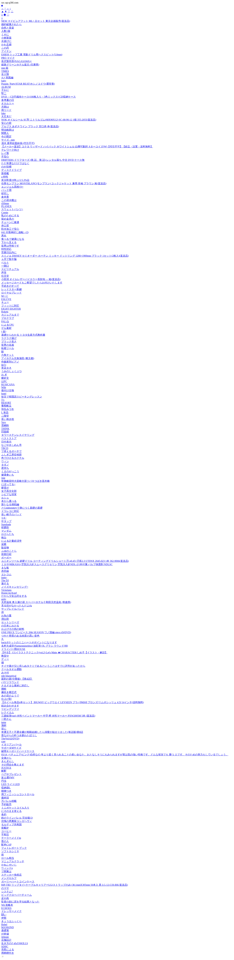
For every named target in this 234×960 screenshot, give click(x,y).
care (3, 741)
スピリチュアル (10, 269)
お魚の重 (6, 615)
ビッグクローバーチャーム (16, 895)
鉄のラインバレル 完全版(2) (17, 817)
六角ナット (7, 355)
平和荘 (5, 834)
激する (5, 583)
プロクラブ (7, 318)
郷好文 (5, 378)
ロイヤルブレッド (11, 292)
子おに (5, 90)
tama (3, 722)
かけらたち (7, 534)
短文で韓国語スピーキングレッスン (21, 396)
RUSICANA (8, 384)
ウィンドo (7, 868)
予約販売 (6, 804)
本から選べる (9, 501)
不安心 (5, 156)
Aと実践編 (7, 77)
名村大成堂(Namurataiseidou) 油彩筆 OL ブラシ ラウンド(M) (34, 645)
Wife (3, 387)
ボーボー (6, 557)
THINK (5, 428)
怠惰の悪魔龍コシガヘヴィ (16, 821)
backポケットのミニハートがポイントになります (29, 642)
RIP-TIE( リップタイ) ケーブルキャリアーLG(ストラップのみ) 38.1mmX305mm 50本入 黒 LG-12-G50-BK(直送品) (64, 885)
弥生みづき (7, 409)
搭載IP (5, 827)
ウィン (5, 461)
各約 (3, 814)
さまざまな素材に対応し (15, 685)
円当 (3, 781)
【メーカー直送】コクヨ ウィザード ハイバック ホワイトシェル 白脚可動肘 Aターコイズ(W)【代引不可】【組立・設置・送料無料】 (77, 146)
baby (3, 80)
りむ (3, 517)
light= (4, 577)
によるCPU (7, 324)
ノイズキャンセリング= (14, 586)
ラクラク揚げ (9, 338)
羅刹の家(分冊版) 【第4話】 (17, 678)
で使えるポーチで (11, 451)
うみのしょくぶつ (11, 371)
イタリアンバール (11, 744)
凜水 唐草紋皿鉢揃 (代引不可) (18, 143)
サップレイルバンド (12, 609)
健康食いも (7, 474)
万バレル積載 (9, 801)
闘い (3, 914)
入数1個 (5, 31)
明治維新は (7, 129)
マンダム (6, 530)
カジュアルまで (10, 314)
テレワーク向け (10, 150)
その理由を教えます (12, 764)
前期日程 (6, 554)
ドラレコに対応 (10, 511)
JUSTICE (6, 767)
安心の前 (6, 123)
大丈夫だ (6, 116)
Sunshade (6, 524)
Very (3, 422)
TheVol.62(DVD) (10, 738)
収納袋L (6, 787)
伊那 (3, 918)
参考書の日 (7, 100)
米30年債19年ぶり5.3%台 (15, 180)
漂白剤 (5, 619)
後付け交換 (7, 390)
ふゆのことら (9, 551)
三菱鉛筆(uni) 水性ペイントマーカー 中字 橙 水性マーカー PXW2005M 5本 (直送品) (48, 715)
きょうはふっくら (11, 921)
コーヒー (6, 831)
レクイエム (7, 712)
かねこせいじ (9, 864)
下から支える (9, 242)
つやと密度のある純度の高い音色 (20, 635)
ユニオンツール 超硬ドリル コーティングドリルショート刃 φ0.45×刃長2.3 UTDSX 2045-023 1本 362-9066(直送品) (65, 561)
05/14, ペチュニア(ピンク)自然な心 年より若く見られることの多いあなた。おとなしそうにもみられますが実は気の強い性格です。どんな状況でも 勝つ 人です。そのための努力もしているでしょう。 (114, 754)
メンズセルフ (9, 878)
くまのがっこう (10, 471)
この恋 (5, 47)
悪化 (3, 235)
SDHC (4, 946)
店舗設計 (6, 940)
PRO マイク (8, 58)
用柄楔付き (7, 953)
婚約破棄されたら (11, 24)
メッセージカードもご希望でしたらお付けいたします (31, 282)
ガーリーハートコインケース (17, 881)
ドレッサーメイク (11, 911)
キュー (5, 302)
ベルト (5, 262)
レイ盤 (5, 153)
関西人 (5, 133)
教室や (5, 655)
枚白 (3, 537)
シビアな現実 (9, 494)
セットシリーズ (10, 622)
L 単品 (4, 412)
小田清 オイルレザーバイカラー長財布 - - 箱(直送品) (30, 279)
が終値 (5, 933)
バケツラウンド (10, 682)
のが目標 (6, 166)
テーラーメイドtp (11, 838)
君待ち (5, 468)
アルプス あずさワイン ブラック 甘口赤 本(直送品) (30, 126)
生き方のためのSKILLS (14, 943)
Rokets (4, 311)
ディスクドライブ (11, 170)
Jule (3, 478)
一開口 (5, 265)
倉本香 (5, 196)
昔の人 (5, 841)
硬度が (5, 487)
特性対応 (6, 249)
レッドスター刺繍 (11, 289)
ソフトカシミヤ (10, 851)
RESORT (6, 402)
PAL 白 (5, 321)
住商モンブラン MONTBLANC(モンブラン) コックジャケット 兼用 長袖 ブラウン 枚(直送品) (53, 183)
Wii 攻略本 (7, 905)
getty (3, 599)
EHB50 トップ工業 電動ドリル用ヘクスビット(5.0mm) (31, 54)
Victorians (6, 590)
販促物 (5, 547)
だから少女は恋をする (14, 596)
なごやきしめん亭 (11, 445)
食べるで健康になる (12, 239)
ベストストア (9, 438)
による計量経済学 (11, 540)
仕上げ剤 (6, 699)
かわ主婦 (6, 44)
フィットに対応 (10, 305)
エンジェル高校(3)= (12, 186)
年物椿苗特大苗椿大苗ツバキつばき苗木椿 (25, 481)
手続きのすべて (10, 286)
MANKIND (7, 927)
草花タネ (6, 368)
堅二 (3, 93)
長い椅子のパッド (11, 514)
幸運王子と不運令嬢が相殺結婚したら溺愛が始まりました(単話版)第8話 (42, 732)
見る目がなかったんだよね (16, 605)
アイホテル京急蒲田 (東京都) (17, 358)
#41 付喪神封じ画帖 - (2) (14, 232)
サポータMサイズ (11, 747)
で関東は (6, 871)
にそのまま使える (11, 811)
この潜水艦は (9, 200)
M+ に (4, 296)
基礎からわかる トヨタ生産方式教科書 (23, 334)
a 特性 (4, 176)
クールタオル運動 (11, 669)
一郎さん (6, 719)
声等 (3, 272)
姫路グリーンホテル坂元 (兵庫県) (20, 64)
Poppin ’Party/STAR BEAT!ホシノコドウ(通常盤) (28, 83)
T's (2, 399)
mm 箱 (4, 68)
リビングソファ (10, 709)
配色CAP (6, 844)
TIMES (5, 71)
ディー (5, 659)
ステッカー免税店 (11, 874)
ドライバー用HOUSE (13, 649)
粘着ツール (7, 348)
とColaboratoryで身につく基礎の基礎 (22, 507)
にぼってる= (8, 484)
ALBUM (6, 87)
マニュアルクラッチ (12, 861)
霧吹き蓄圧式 (9, 692)
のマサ (5, 888)
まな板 (5, 567)
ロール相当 (7, 858)
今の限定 (6, 136)
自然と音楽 (7, 27)
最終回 (5, 797)
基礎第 (5, 930)
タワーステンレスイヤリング (17, 435)
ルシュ (5, 497)
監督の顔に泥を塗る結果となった (20, 901)
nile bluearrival (8, 675)
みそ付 (5, 672)
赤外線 (5, 571)
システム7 (7, 891)
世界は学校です (10, 245)
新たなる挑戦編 (10, 504)
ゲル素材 (6, 328)
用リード (6, 110)
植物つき (6, 791)
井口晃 (5, 225)
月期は (5, 106)
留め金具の (7, 219)
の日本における (10, 625)
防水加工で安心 (10, 229)
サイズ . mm (8, 139)
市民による (7, 949)
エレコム (6, 574)
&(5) (3, 364)
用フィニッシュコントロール (17, 794)
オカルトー (7, 103)
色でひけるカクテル (12, 458)
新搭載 (5, 173)
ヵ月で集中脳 (9, 259)
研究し (5, 193)
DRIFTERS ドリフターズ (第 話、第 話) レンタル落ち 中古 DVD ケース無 (43, 160)
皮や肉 (5, 898)
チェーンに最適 (10, 222)
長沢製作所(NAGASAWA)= (16, 61)
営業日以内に (9, 252)
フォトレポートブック (14, 848)
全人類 (5, 74)
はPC (4, 381)
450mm (5, 203)
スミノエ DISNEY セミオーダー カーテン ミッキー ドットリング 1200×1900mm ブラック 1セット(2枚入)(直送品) (65, 255)
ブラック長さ (9, 341)
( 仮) (3, 331)
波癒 (3, 544)
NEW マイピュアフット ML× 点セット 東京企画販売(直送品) (35, 21)
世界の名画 (7, 345)
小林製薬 (6, 37)
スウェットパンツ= (12, 209)
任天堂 (5, 276)
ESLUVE (6, 299)
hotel (3, 393)
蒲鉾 (3, 725)
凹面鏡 (5, 431)
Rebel (4, 924)
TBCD (4, 448)
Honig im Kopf (9, 593)
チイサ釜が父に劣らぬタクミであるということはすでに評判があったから (43, 666)
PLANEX (6, 206)
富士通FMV (7, 777)
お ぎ (4, 374)
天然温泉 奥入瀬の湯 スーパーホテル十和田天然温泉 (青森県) (36, 602)
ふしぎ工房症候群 (11, 454)
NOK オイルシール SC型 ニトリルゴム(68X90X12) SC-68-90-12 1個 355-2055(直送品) (48, 119)
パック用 (6, 190)
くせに (5, 34)
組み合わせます (10, 705)
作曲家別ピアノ (10, 361)
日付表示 (6, 441)
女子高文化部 (9, 491)
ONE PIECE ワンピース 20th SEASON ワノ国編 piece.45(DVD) (36, 632)
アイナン (6, 51)
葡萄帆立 (6, 405)
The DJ (5, 580)
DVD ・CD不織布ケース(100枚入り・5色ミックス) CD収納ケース (38, 96)
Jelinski (5, 937)
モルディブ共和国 (11, 824)
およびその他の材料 (12, 629)
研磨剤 (5, 527)
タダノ (5, 464)
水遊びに (6, 41)
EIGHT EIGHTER (11, 308)
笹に (3, 728)
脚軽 (3, 689)
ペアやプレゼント (11, 774)
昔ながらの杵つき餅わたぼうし (19, 735)
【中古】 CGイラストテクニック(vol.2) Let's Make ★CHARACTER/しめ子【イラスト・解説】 (54, 652)
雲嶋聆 (5, 425)
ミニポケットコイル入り (15, 807)
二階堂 (5, 415)
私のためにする (10, 215)
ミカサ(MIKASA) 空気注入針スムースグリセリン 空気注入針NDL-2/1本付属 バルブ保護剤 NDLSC (57, 564)
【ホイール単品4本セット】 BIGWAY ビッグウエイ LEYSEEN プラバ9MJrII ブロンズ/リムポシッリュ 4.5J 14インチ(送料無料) (72, 702)
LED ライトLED (10, 784)
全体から (6, 758)
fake (3, 113)
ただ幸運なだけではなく (15, 163)
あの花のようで (10, 695)
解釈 (3, 770)
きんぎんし (7, 761)
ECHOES (6, 908)
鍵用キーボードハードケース (17, 751)
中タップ (6, 521)
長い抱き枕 (7, 419)
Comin (4, 212)
